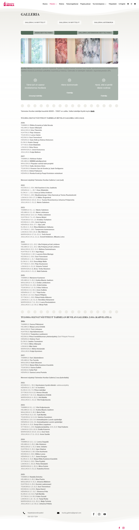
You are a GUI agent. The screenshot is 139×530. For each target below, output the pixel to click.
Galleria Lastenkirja (103, 22)
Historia (61, 4)
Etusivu (45, 4)
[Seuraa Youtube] (104, 514)
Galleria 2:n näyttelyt (69, 22)
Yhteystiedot (113, 4)
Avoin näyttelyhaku (44, 33)
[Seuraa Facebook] (93, 514)
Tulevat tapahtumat (72, 4)
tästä (92, 111)
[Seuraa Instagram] (99, 514)
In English (122, 4)
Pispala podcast (85, 4)
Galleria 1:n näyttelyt (35, 22)
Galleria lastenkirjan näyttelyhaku (95, 33)
